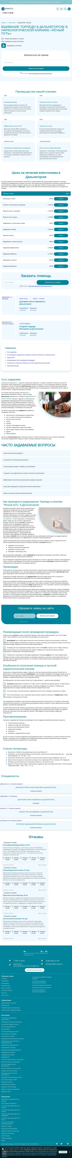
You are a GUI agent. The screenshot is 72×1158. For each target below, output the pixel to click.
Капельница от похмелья (9, 1034)
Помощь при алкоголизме (9, 1071)
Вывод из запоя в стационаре (10, 1089)
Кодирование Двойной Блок (9, 1045)
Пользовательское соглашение (41, 987)
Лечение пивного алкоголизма (10, 1062)
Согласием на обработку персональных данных (21, 1153)
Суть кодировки (12, 352)
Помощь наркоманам (7, 1133)
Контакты (4, 993)
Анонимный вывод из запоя (9, 1024)
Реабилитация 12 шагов (8, 1003)
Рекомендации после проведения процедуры (21, 360)
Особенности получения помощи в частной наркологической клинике (28, 363)
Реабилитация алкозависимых (10, 1008)
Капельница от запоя (7, 1036)
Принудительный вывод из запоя (11, 1077)
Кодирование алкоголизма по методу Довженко (10, 1042)
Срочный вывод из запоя (9, 1079)
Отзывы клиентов (6, 990)
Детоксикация (5, 1029)
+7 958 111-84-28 (7, 13)
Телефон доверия (6, 1138)
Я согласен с (37, 73)
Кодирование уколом (7, 1055)
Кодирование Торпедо (8, 1052)
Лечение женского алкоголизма (11, 1068)
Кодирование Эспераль (8, 1047)
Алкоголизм (11, 22)
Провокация (10, 357)
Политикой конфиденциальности (12, 1154)
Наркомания (5, 1097)
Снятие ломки (5, 1136)
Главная (3, 22)
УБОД (3, 1140)
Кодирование (5, 1057)
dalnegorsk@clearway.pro (54, 964)
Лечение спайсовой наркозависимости (7, 1123)
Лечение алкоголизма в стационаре (12, 1059)
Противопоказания (13, 366)
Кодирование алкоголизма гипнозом (12, 1038)
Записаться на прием (36, 68)
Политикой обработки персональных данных (39, 991)
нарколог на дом (11, 519)
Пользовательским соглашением (46, 1153)
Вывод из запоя (6, 1091)
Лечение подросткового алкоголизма (8, 1065)
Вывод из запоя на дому (8, 1087)
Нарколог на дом (6, 1126)
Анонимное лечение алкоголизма (11, 1022)
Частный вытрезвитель (8, 1027)
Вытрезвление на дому (8, 1084)
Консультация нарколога (8, 1103)
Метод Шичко (5, 1005)
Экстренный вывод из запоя (10, 1031)
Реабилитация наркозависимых (11, 1010)
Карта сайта (5, 995)
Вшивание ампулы (7, 1082)
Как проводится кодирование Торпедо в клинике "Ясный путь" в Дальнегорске (31, 355)
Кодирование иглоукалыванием (11, 1050)
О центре (4, 978)
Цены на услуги (6, 988)
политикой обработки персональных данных (40, 73)
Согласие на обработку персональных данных (39, 982)
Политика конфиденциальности (42, 985)
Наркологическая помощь (9, 1128)
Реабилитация (5, 985)
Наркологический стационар (10, 1131)
